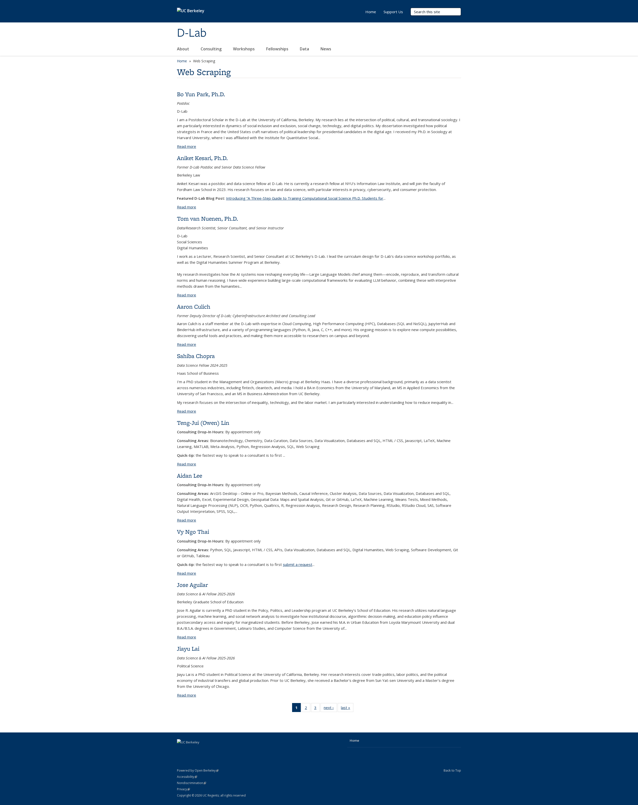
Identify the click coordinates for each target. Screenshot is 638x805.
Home (370, 11)
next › (330, 708)
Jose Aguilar (192, 585)
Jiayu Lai (188, 648)
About (183, 49)
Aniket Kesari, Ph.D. (202, 158)
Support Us (393, 11)
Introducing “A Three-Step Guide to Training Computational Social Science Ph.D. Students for (304, 198)
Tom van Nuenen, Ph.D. (207, 218)
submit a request (297, 564)
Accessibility (187, 777)
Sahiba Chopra (196, 356)
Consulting (212, 49)
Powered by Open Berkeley (198, 770)
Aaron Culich (193, 306)
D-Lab (192, 33)
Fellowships (277, 49)
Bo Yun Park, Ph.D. (201, 94)
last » (347, 708)
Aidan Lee (189, 475)
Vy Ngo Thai (193, 532)
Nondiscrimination (191, 783)
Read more (186, 146)
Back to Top (452, 770)
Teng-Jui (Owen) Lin (203, 423)
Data (305, 49)
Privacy (183, 789)
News (326, 49)
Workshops (244, 49)
